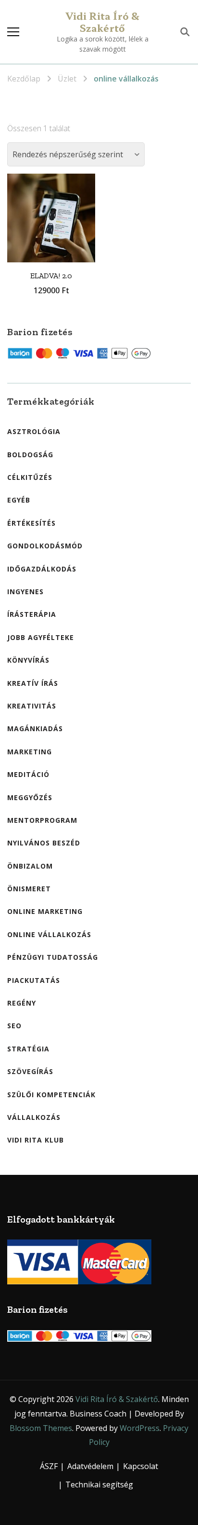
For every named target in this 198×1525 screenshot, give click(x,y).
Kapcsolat (140, 1466)
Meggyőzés (29, 797)
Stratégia (28, 1048)
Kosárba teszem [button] (51, 211)
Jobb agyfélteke (40, 637)
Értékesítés (31, 523)
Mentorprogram (42, 820)
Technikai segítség (99, 1484)
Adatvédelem (90, 1466)
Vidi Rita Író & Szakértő (102, 22)
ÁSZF (49, 1466)
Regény (21, 1003)
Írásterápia (31, 614)
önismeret (29, 888)
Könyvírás (28, 660)
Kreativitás (31, 705)
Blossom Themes (41, 1428)
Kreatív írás (32, 683)
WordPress (140, 1428)
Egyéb (18, 499)
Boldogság (30, 454)
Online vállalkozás (49, 934)
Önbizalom (30, 866)
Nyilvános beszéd (43, 842)
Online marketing (45, 911)
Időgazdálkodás (41, 568)
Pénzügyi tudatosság (52, 957)
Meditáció (28, 774)
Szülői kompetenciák (51, 1094)
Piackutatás (33, 980)
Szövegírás (30, 1071)
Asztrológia (34, 431)
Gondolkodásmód (45, 545)
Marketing (29, 751)
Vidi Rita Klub (35, 1139)
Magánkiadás (35, 728)
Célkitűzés (29, 477)
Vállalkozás (34, 1117)
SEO (14, 1025)
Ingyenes (25, 591)
